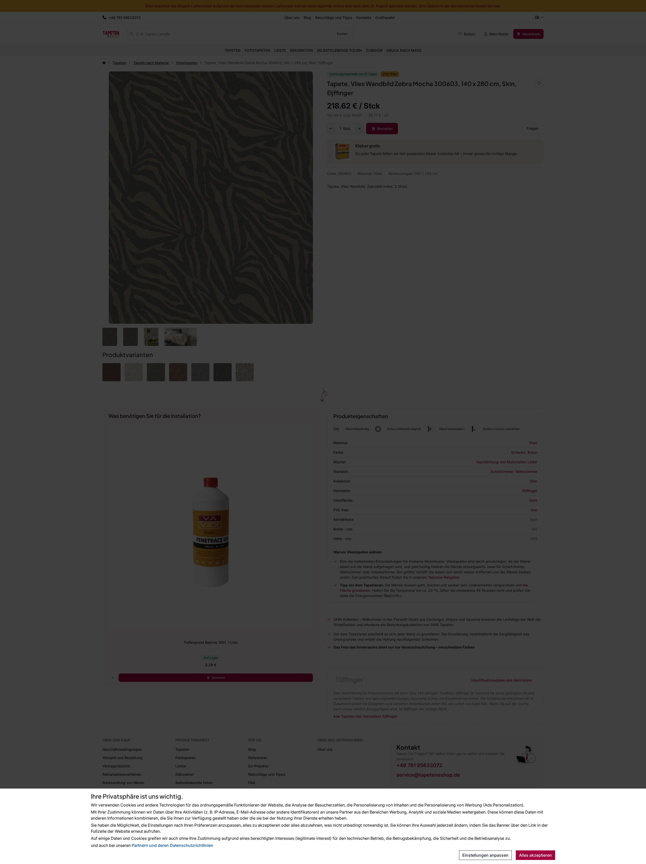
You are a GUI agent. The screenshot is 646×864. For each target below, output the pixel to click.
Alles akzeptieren (535, 855)
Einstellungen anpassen (485, 855)
